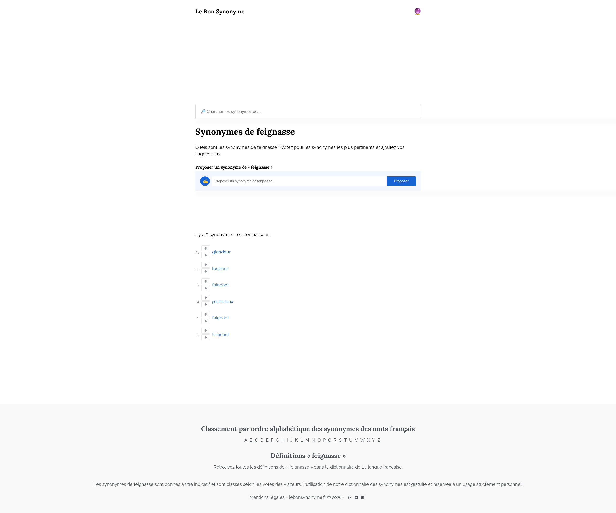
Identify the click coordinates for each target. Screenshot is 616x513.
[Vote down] (205, 255)
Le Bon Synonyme (219, 11)
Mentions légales (267, 497)
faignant (220, 317)
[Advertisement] (308, 60)
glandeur (221, 251)
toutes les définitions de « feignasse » (274, 466)
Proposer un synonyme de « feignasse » (233, 167)
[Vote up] (205, 248)
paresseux (222, 301)
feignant (220, 334)
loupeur (220, 268)
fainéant (220, 284)
